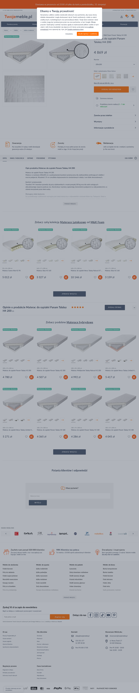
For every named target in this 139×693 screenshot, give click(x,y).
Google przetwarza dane (75, 29)
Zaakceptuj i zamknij (87, 34)
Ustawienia (69, 34)
